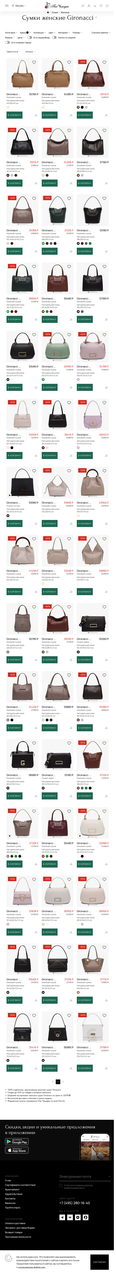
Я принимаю (78, 1186)
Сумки (55, 12)
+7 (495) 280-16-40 (74, 1203)
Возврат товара (13, 1232)
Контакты (10, 1198)
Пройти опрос (12, 1207)
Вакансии (10, 1203)
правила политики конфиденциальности (78, 1186)
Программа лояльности (18, 1236)
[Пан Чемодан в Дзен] (78, 1217)
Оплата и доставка (15, 1223)
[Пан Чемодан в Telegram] (62, 1217)
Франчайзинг (12, 1189)
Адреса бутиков (13, 1194)
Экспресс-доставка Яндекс (20, 1227)
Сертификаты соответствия (20, 1184)
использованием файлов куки (31, 1267)
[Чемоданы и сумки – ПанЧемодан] (57, 5)
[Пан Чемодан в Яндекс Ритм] (85, 1217)
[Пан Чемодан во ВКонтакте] (70, 1217)
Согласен (99, 1262)
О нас (8, 1180)
